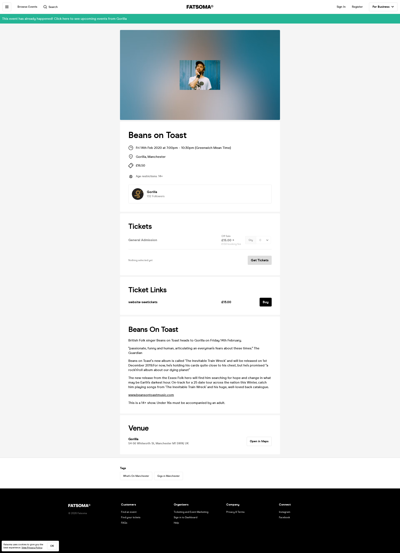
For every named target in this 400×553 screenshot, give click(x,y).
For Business (381, 7)
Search (53, 7)
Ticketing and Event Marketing (191, 512)
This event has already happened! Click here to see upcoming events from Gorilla (64, 19)
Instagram (284, 512)
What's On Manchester (136, 476)
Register (357, 7)
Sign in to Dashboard (185, 517)
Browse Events (27, 7)
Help (176, 522)
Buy (266, 302)
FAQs (124, 522)
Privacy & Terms (235, 512)
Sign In (341, 7)
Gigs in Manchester (168, 476)
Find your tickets (130, 517)
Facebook (284, 517)
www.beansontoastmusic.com (151, 395)
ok (52, 545)
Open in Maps (259, 441)
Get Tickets (260, 260)
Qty (251, 240)
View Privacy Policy (31, 547)
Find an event (128, 512)
